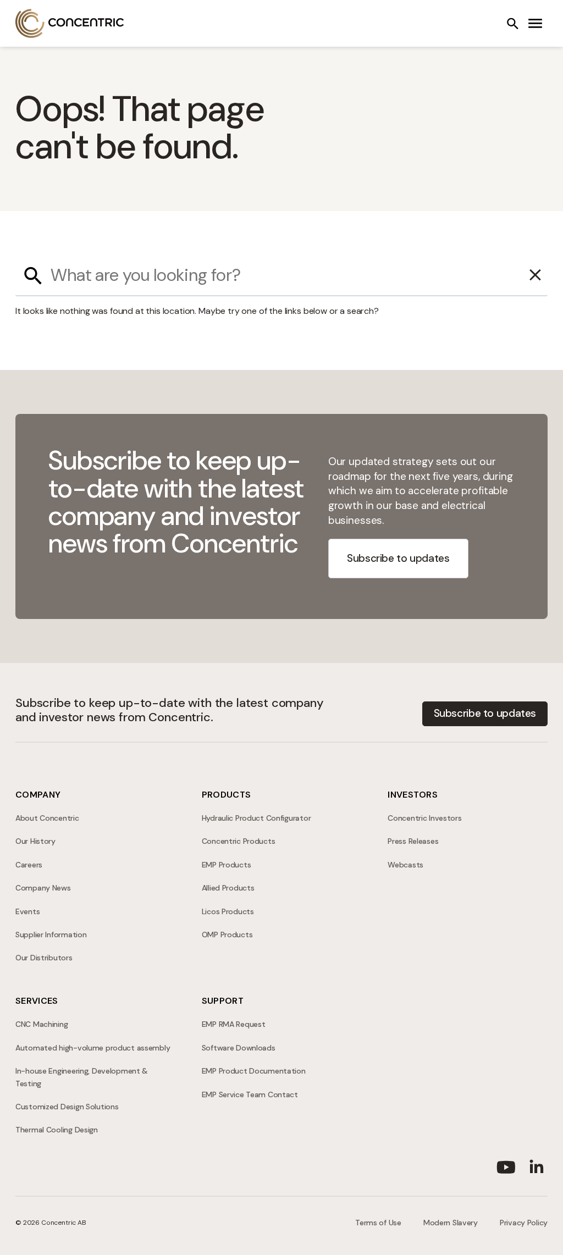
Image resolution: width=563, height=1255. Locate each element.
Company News (43, 888)
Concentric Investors (424, 818)
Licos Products (228, 911)
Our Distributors (44, 958)
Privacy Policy (524, 1223)
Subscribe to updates (398, 558)
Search (512, 24)
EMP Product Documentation (254, 1071)
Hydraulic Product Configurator (256, 818)
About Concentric (47, 818)
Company (37, 794)
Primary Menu (535, 24)
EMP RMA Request (234, 1024)
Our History (35, 841)
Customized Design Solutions (66, 1107)
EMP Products (226, 865)
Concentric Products (238, 841)
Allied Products (228, 888)
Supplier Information (50, 934)
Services (36, 1001)
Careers (28, 865)
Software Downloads (238, 1048)
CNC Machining (41, 1024)
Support (223, 1001)
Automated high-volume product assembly (92, 1048)
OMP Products (227, 934)
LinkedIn (537, 1165)
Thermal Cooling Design (56, 1130)
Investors (413, 794)
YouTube (506, 1165)
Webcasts (405, 865)
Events (27, 911)
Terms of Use (378, 1223)
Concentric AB (69, 23)
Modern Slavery (450, 1223)
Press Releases (413, 841)
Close (535, 275)
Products (226, 794)
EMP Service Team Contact (250, 1094)
